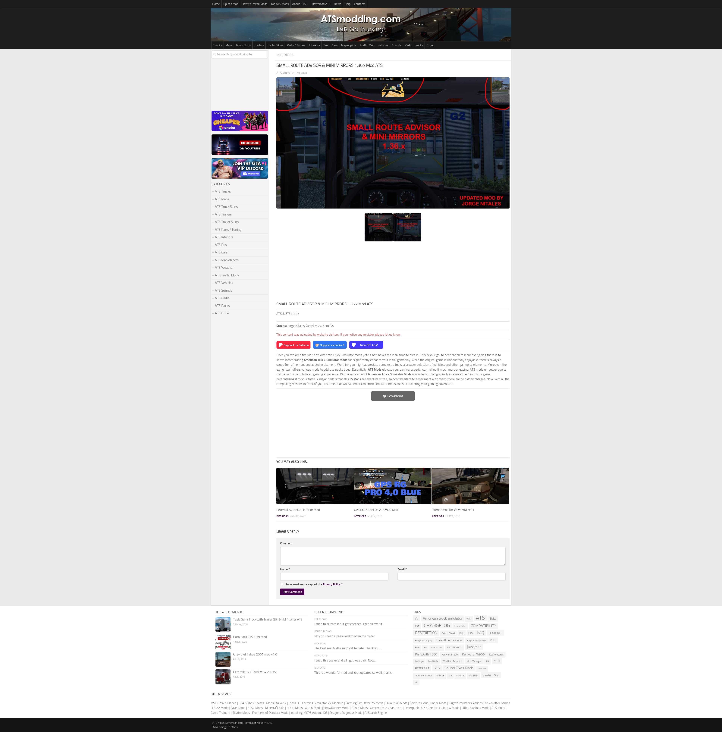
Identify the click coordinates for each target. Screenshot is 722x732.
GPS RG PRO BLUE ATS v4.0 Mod (376, 510)
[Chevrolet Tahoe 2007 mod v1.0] (223, 659)
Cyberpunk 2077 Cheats (420, 708)
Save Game (238, 708)
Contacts (359, 4)
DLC (461, 633)
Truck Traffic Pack (423, 675)
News (337, 4)
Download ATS (321, 4)
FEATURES (495, 633)
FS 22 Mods (220, 708)
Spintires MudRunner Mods (428, 703)
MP (487, 661)
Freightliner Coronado (476, 640)
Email (402, 569)
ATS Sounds (223, 290)
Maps (228, 45)
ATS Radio (222, 298)
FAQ (480, 632)
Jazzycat (474, 647)
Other (430, 45)
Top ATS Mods (280, 4)
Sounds (396, 45)
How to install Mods (254, 4)
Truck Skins (243, 45)
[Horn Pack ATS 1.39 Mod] (223, 641)
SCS (437, 668)
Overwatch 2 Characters (386, 708)
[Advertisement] (393, 273)
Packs (419, 45)
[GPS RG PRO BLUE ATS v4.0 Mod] (393, 486)
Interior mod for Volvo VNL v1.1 (453, 510)
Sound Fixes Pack (458, 668)
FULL (493, 640)
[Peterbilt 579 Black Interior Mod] (315, 486)
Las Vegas (419, 661)
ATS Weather (224, 267)
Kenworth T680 (426, 654)
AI (416, 618)
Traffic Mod (367, 45)
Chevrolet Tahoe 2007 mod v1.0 (255, 654)
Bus (325, 45)
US (450, 675)
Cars (334, 45)
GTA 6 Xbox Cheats (251, 703)
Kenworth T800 (450, 654)
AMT (469, 618)
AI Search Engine (376, 713)
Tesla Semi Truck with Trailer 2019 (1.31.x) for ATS (267, 619)
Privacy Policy (332, 584)
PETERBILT (422, 668)
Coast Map (460, 626)
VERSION (460, 675)
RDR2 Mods (295, 708)
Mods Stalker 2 (276, 703)
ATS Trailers (223, 214)
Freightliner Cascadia (449, 640)
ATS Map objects (226, 260)
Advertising (219, 727)
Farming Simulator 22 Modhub (322, 703)
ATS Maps (222, 199)
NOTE (497, 661)
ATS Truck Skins (226, 207)
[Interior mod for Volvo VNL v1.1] (470, 486)
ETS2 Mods (255, 708)
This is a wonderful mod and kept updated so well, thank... (353, 672)
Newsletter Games (497, 703)
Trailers (259, 45)
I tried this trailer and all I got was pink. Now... (345, 660)
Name (285, 569)
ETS (470, 633)
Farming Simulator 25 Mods (364, 703)
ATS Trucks (223, 191)
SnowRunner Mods (336, 708)
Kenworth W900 (473, 654)
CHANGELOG (437, 625)
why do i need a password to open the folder (344, 636)
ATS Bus (221, 245)
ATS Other (222, 313)
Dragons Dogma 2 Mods (346, 713)
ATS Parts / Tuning (228, 230)
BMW (492, 618)
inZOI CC (294, 703)
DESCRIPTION (426, 632)
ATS (480, 618)
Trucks (217, 45)
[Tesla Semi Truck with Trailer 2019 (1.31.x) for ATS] (223, 624)
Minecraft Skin (274, 708)
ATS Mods (498, 708)
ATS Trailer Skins (227, 222)
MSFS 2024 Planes (223, 703)
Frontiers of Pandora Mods (270, 713)
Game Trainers (220, 713)
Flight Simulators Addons (466, 703)
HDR (417, 647)
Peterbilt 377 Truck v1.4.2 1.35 (254, 672)
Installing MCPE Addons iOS (309, 713)
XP (416, 682)
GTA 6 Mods (313, 708)
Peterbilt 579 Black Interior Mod (298, 510)
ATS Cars (221, 252)
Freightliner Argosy (423, 640)
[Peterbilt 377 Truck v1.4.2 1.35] (223, 676)
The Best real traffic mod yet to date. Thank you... (347, 648)
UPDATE (440, 675)
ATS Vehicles (224, 283)
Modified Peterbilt (452, 661)
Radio (408, 45)
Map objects (348, 45)
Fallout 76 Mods (396, 703)
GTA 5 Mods (359, 708)
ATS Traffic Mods (227, 275)
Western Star (491, 675)
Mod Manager (474, 661)
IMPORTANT (436, 647)
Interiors (314, 45)
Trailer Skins (275, 45)
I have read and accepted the (314, 584)
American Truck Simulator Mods (244, 722)
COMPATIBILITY (483, 626)
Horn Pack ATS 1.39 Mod (250, 637)
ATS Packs (222, 306)
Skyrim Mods (241, 713)
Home (216, 4)
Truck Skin (481, 669)
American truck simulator (443, 618)
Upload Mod (230, 4)
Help (347, 4)
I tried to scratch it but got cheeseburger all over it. (348, 624)
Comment (286, 543)
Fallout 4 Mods (449, 708)
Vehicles (383, 45)
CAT (417, 626)
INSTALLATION (454, 647)
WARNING (473, 675)
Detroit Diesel (448, 633)
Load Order (433, 661)
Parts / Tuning (296, 45)
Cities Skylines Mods (475, 708)
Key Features (496, 654)
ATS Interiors (224, 237)
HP (425, 647)
